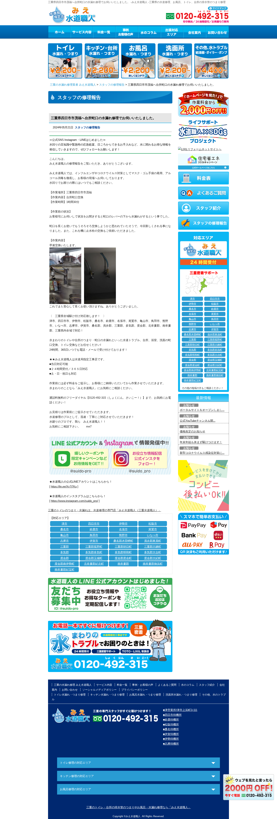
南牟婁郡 (123, 563)
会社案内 (194, 32)
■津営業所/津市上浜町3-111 (180, 710)
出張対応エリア (172, 32)
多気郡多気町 (93, 552)
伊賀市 (94, 540)
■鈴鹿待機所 (171, 719)
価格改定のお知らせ (192, 431)
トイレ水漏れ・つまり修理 (70, 694)
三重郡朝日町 (123, 546)
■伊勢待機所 (171, 738)
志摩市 (64, 540)
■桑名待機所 (171, 729)
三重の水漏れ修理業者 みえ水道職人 (73, 84)
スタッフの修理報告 (112, 84)
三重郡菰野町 (93, 546)
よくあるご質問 (167, 684)
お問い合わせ (217, 32)
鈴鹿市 (94, 529)
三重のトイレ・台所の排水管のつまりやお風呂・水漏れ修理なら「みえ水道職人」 (138, 807)
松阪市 (152, 523)
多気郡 (64, 552)
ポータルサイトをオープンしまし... (202, 409)
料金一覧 (104, 32)
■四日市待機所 (172, 714)
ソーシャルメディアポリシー (99, 689)
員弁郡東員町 (152, 540)
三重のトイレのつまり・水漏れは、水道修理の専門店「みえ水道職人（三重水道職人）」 (104, 510)
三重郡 (64, 546)
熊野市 (123, 535)
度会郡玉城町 (93, 558)
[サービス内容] (75, 32)
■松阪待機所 (171, 724)
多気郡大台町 (152, 552)
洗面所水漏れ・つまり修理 (181, 694)
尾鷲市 (152, 529)
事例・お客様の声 (127, 32)
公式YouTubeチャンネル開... (197, 420)
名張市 (123, 529)
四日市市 (93, 523)
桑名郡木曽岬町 (123, 540)
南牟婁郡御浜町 (153, 563)
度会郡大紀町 (152, 558)
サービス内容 (81, 32)
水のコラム (149, 32)
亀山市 (64, 535)
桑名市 (64, 529)
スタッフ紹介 (207, 684)
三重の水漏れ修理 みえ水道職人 (73, 684)
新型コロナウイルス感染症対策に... (202, 452)
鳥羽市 (94, 535)
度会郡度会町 (123, 558)
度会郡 (64, 558)
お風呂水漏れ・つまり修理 (145, 694)
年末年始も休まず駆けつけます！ (201, 442)
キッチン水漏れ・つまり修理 (107, 694)
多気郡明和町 (123, 552)
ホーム (59, 32)
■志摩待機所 (171, 743)
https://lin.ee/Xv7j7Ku (64, 486)
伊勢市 (123, 523)
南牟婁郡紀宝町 (64, 569)
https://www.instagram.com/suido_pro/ (74, 500)
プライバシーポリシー (134, 689)
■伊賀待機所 (171, 734)
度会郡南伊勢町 (64, 563)
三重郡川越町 (152, 546)
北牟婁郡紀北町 (94, 563)
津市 (64, 523)
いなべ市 (152, 535)
